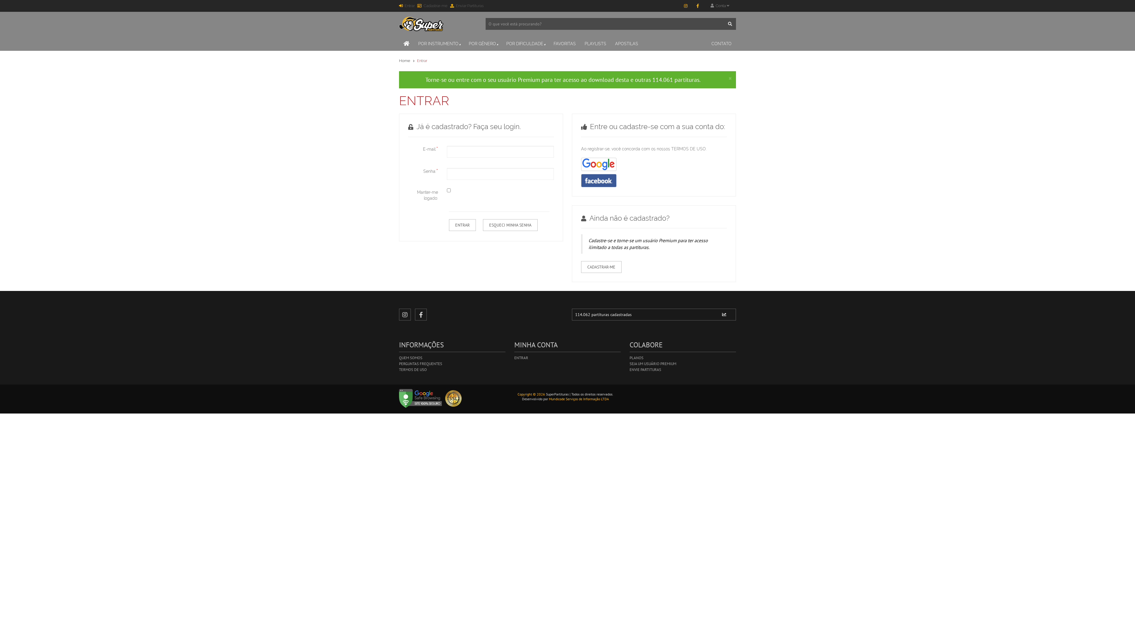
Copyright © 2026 (531, 394)
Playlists (595, 43)
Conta (720, 6)
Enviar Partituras (470, 6)
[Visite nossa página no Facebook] (697, 6)
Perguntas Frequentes (420, 363)
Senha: (430, 171)
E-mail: (430, 149)
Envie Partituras (645, 369)
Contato (721, 43)
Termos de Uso (413, 369)
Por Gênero (482, 43)
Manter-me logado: (427, 195)
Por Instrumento (438, 43)
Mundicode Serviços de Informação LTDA (579, 399)
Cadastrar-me (435, 6)
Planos (636, 357)
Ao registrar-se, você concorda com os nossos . (644, 149)
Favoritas (565, 43)
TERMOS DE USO (688, 149)
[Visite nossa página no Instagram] (686, 6)
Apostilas (626, 43)
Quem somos (410, 357)
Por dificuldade (524, 43)
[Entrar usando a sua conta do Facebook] (599, 180)
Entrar (410, 6)
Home (404, 60)
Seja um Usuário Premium (653, 363)
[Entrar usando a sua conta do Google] (599, 164)
